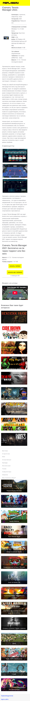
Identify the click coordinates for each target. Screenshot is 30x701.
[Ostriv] (14, 638)
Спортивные (6, 459)
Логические (6, 465)
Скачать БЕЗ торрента (15, 272)
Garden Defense (14, 521)
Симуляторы (6, 471)
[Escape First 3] (14, 439)
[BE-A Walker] (14, 393)
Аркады (5, 462)
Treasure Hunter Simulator (14, 491)
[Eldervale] (14, 347)
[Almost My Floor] (14, 363)
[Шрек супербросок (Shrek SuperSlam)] (14, 424)
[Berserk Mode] (14, 317)
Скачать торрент (15, 266)
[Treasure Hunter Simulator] (14, 486)
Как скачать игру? (9, 477)
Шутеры (5, 450)
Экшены (5, 474)
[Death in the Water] (14, 378)
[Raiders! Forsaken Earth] (14, 408)
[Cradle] (14, 669)
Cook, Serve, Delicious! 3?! (14, 659)
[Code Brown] (14, 332)
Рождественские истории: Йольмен (14, 567)
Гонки (4, 468)
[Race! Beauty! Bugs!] (14, 531)
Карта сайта (4, 699)
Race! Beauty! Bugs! (14, 536)
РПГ (3, 456)
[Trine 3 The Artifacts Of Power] (14, 501)
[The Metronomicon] (14, 684)
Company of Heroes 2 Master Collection (14, 628)
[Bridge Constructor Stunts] (14, 547)
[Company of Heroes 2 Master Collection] (14, 623)
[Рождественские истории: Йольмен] (14, 562)
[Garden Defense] (14, 516)
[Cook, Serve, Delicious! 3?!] (14, 654)
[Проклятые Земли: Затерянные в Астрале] (14, 593)
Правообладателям (7, 696)
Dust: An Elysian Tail (14, 582)
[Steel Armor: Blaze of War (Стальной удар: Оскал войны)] (14, 608)
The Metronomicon (14, 689)
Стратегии (6, 453)
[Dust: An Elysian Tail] (14, 577)
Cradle (14, 674)
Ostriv (14, 643)
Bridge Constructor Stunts (14, 552)
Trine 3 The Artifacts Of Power (14, 506)
